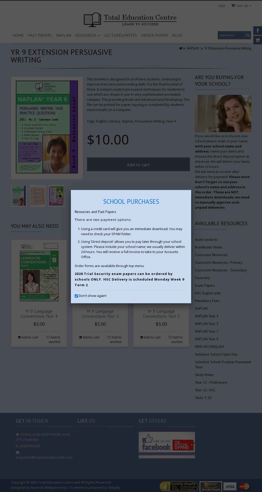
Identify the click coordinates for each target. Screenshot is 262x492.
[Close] (191, 190)
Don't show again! (92, 295)
